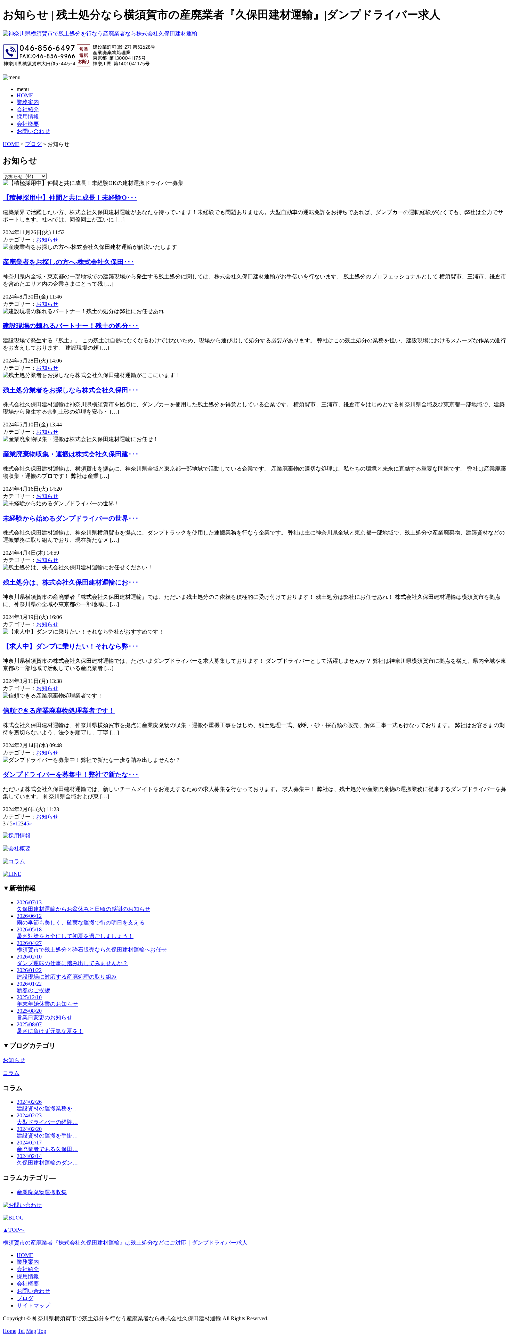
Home (9, 1331)
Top (42, 1331)
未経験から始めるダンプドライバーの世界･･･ (71, 518)
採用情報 (28, 117)
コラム (11, 1073)
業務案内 (28, 102)
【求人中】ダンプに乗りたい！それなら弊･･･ (71, 646)
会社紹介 (28, 109)
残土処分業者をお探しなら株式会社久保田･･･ (71, 390)
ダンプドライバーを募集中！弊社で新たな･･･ (71, 774)
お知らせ (47, 240)
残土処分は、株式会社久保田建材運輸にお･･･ (71, 582)
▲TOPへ (14, 1230)
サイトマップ (33, 1306)
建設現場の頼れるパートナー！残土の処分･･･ (71, 325)
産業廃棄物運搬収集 (42, 1192)
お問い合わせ (33, 131)
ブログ (33, 144)
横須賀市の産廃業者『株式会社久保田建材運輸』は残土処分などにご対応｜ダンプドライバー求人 (125, 1243)
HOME (25, 95)
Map (31, 1331)
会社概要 (28, 124)
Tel (21, 1331)
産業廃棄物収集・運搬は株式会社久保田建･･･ (71, 454)
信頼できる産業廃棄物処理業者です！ (59, 710)
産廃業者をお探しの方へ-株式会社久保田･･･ (68, 262)
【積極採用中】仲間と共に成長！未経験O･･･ (70, 197)
